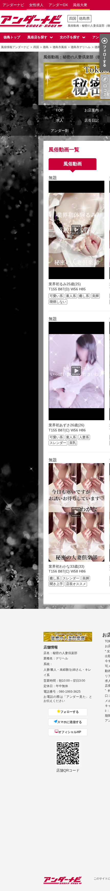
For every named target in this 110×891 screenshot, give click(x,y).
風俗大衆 (80, 5)
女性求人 (36, 5)
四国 (72, 18)
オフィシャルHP (69, 732)
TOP (59, 110)
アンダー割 (60, 131)
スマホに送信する (69, 722)
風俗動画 (72, 163)
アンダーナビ (13, 5)
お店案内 (91, 110)
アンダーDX (58, 5)
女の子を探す (70, 37)
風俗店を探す (37, 37)
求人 (59, 120)
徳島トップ (12, 37)
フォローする (69, 712)
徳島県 (84, 18)
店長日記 (91, 120)
